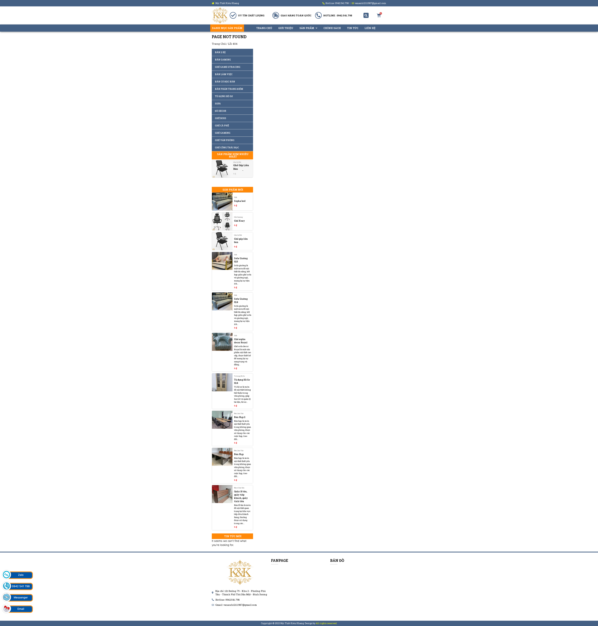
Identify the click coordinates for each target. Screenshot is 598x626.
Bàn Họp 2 (239, 417)
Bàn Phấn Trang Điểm (229, 88)
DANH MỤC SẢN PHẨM (227, 28)
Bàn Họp (239, 454)
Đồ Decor (220, 110)
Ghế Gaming (222, 132)
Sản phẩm (306, 28)
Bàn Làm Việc (224, 74)
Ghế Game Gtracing (227, 66)
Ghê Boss (220, 118)
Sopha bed (239, 200)
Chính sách (332, 28)
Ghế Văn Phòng (224, 140)
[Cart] (379, 15)
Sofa (218, 103)
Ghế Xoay (239, 220)
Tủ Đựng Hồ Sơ (224, 96)
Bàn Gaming (223, 59)
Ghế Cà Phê (222, 125)
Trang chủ (219, 44)
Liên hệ (370, 28)
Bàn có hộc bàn (225, 81)
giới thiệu (285, 28)
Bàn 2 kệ (220, 52)
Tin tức (352, 28)
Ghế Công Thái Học (227, 147)
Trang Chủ (264, 28)
